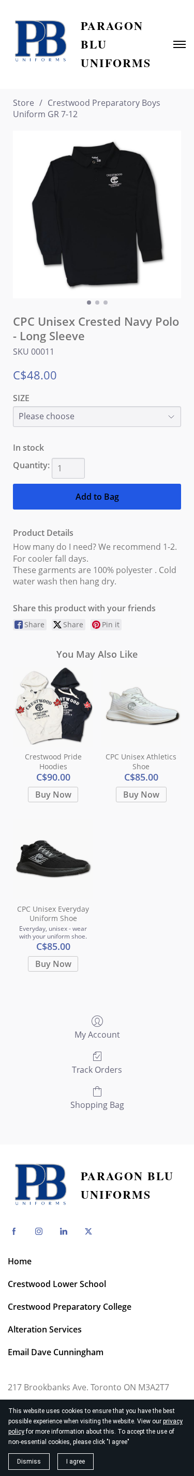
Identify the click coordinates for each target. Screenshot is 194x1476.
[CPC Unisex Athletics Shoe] (141, 707)
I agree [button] (75, 1461)
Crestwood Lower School (57, 1284)
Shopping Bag (97, 1104)
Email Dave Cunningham (55, 1352)
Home (20, 1261)
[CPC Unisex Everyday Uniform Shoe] (53, 858)
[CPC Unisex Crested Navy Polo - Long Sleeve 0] (97, 214)
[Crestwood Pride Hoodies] (53, 707)
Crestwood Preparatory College (69, 1306)
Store (23, 102)
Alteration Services (45, 1329)
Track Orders (97, 1069)
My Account (97, 1034)
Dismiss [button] (29, 1461)
